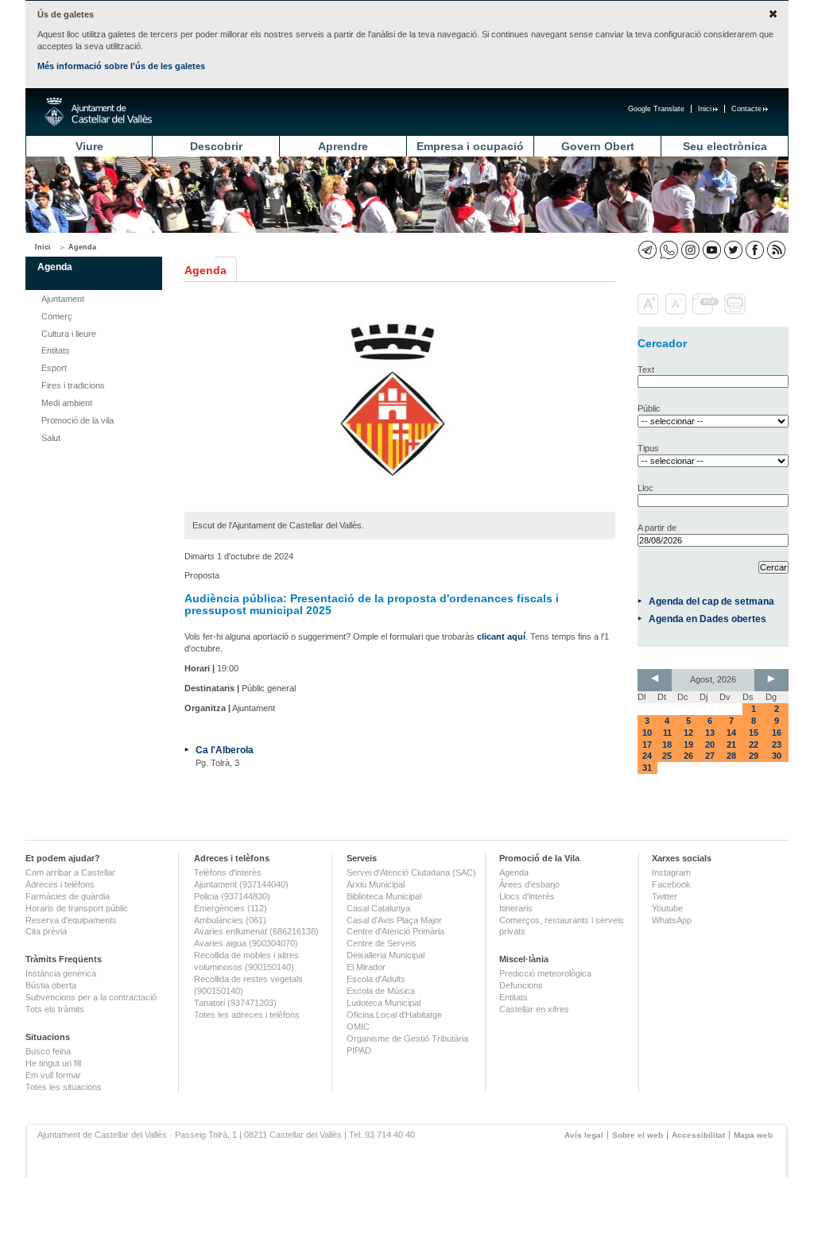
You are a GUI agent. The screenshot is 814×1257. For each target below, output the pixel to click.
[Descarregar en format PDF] (707, 311)
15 (753, 732)
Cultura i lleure (68, 333)
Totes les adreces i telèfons (247, 1014)
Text (646, 369)
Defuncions (521, 985)
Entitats (55, 350)
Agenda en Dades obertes (707, 618)
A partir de (657, 527)
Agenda (82, 247)
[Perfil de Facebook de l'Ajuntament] (755, 250)
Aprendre (343, 146)
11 (667, 732)
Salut (50, 438)
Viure (89, 146)
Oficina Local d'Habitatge (394, 1014)
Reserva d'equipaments (71, 920)
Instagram (671, 872)
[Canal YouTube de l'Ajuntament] (712, 250)
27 (710, 755)
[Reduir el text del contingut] (677, 311)
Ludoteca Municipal (384, 1003)
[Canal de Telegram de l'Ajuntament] (647, 250)
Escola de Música (381, 991)
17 (647, 744)
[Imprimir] (736, 311)
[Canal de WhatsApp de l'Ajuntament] (669, 250)
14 (731, 732)
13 (710, 732)
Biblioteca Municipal (384, 896)
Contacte (746, 109)
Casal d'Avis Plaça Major (394, 920)
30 (776, 755)
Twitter (664, 896)
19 (688, 744)
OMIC (358, 1026)
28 (731, 755)
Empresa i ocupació (470, 146)
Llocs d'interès (527, 896)
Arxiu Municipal (376, 884)
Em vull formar (53, 1075)
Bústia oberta (50, 985)
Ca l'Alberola (225, 750)
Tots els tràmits (54, 1009)
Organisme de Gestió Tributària (407, 1038)
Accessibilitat (698, 1135)
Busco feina (48, 1051)
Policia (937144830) (232, 896)
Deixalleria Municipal (385, 955)
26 (688, 755)
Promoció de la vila (77, 420)
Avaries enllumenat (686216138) (256, 931)
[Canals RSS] (776, 250)
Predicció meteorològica (545, 973)
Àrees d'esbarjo (529, 884)
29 (753, 755)
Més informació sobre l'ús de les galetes (121, 66)
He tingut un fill (53, 1063)
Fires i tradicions (73, 385)
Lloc (645, 488)
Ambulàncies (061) (230, 920)
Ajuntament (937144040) (241, 884)
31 (647, 767)
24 (647, 755)
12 (688, 732)
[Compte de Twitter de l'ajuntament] (733, 250)
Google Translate (656, 109)
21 (731, 744)
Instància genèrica (60, 973)
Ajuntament (62, 299)
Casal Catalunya (378, 908)
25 (667, 755)
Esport (54, 368)
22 (753, 744)
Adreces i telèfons (60, 884)
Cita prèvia (46, 931)
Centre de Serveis (382, 943)
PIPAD (359, 1050)
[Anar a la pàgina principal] (98, 112)
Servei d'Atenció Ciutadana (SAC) (411, 872)
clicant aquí (501, 636)
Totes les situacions (63, 1087)
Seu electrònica (725, 146)
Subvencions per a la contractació (91, 997)
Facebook (671, 884)
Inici (704, 109)
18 (667, 744)
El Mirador (366, 967)
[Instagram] (690, 250)
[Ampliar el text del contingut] (650, 311)
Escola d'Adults (376, 979)
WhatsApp (672, 920)
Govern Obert (597, 146)
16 (776, 732)
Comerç (56, 316)
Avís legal (583, 1135)
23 (776, 744)
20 (710, 744)
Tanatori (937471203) (235, 1003)
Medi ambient (66, 403)
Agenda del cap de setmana (711, 601)
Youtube (667, 908)
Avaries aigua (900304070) (246, 943)
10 (647, 732)
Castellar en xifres (534, 1009)
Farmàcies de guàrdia (67, 896)
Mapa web (753, 1135)
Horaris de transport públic (76, 908)
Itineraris (516, 908)
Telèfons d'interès (228, 872)
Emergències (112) (230, 908)
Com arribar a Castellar (70, 872)
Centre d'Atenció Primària (395, 931)
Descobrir (216, 146)
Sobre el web (637, 1135)
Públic (649, 408)
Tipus (648, 448)
